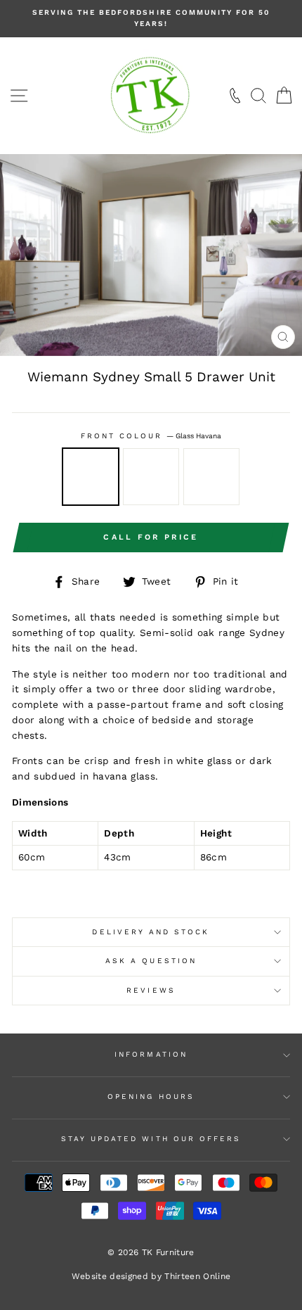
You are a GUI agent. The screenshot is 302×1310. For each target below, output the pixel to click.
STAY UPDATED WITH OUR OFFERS (151, 1139)
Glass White (151, 476)
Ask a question (151, 961)
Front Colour (151, 436)
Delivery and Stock (150, 932)
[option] (151, 18)
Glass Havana (90, 476)
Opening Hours (151, 1096)
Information (151, 1054)
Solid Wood (211, 476)
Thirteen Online (197, 1276)
